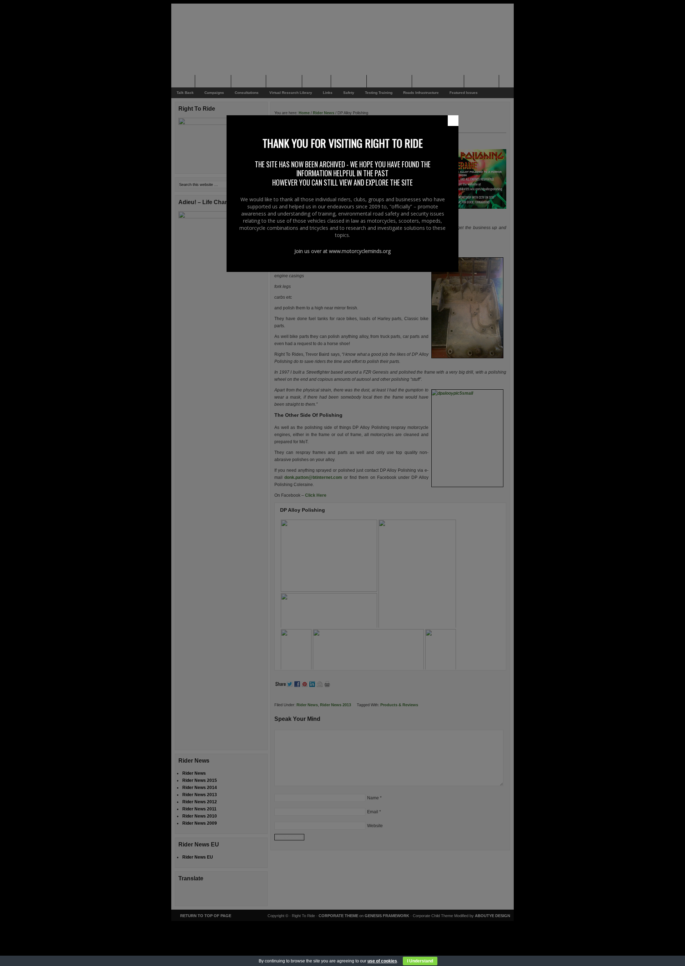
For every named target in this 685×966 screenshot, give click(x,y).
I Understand (420, 961)
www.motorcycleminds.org (360, 251)
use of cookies (382, 961)
